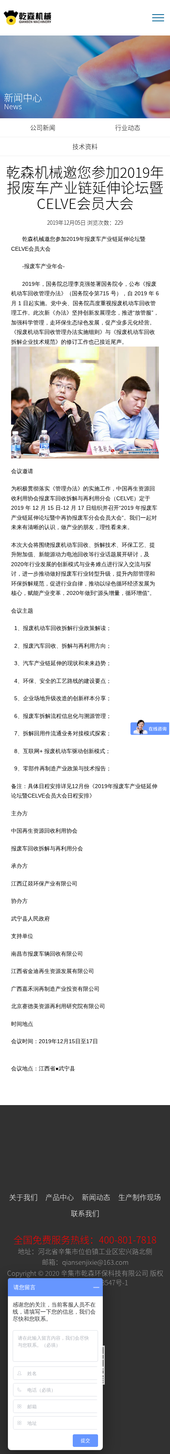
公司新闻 (42, 127)
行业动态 (127, 127)
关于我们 (23, 1197)
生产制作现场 (139, 1197)
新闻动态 (96, 1197)
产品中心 (59, 1197)
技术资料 (85, 146)
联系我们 (85, 1213)
